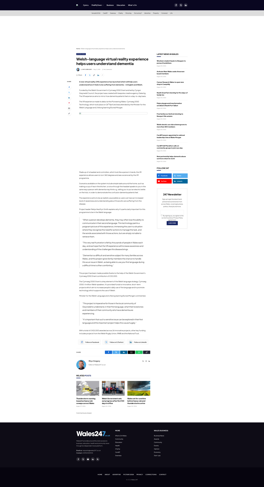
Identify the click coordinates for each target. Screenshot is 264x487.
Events (156, 445)
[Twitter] (69, 92)
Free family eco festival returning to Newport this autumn (170, 115)
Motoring (128, 13)
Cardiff (105, 13)
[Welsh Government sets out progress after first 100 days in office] (113, 388)
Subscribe (172, 223)
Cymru (85, 5)
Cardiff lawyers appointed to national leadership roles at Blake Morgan (171, 136)
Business (110, 5)
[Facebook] (69, 87)
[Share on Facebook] (85, 75)
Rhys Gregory (87, 69)
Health (117, 445)
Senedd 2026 (96, 13)
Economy (157, 452)
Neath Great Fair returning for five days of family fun (172, 94)
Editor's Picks (81, 54)
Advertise (147, 13)
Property (156, 13)
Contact (162, 474)
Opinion (156, 449)
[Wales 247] (77, 5)
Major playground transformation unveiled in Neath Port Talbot (169, 104)
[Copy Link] (94, 75)
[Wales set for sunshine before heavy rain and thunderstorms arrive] (138, 388)
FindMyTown (97, 5)
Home (78, 48)
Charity (120, 13)
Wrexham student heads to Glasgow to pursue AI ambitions (171, 62)
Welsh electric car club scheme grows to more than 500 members (172, 125)
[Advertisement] (132, 31)
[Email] (69, 108)
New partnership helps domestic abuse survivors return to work (171, 157)
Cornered (164, 13)
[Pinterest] (69, 103)
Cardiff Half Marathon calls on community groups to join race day (170, 147)
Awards (156, 439)
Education (121, 5)
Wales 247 (134, 480)
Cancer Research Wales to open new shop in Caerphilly (170, 83)
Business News (159, 436)
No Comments (108, 69)
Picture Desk (128, 474)
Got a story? (138, 13)
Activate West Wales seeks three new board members (170, 72)
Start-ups (157, 455)
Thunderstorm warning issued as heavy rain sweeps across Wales (85, 400)
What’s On (132, 5)
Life (171, 13)
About (107, 474)
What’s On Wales (121, 436)
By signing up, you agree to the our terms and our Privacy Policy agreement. (173, 218)
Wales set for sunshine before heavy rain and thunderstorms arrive (136, 400)
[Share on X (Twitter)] (90, 75)
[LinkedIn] (69, 98)
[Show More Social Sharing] (102, 75)
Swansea (113, 13)
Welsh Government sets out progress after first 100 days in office (113, 400)
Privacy (140, 474)
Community (119, 439)
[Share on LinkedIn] (98, 75)
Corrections (151, 474)
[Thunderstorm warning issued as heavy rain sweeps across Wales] (87, 388)
